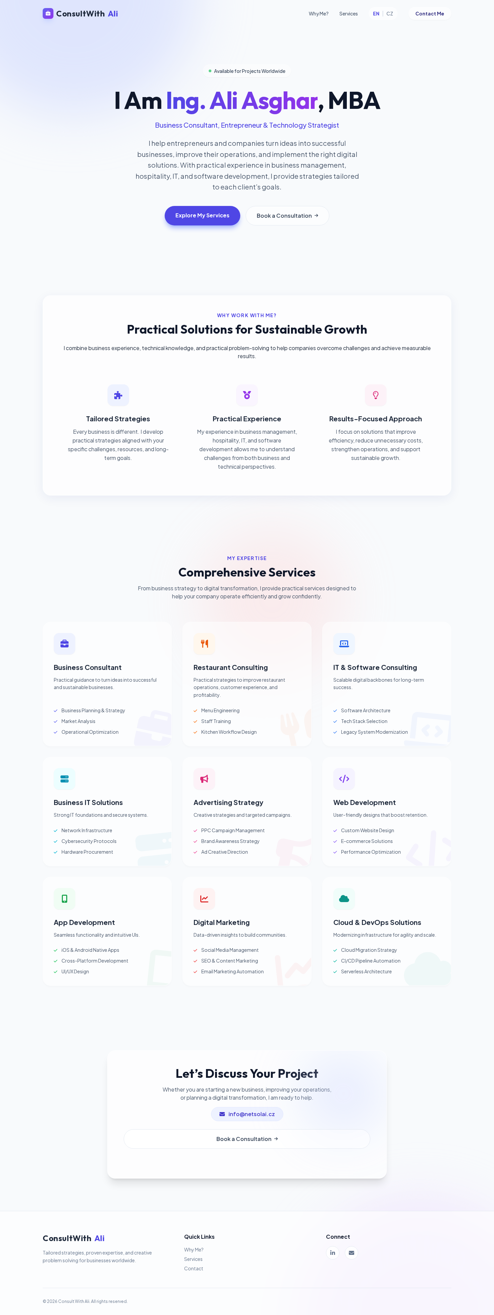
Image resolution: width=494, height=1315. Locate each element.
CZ (389, 13)
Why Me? (319, 13)
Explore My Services (202, 215)
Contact (193, 1268)
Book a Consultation (284, 215)
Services (348, 13)
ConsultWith (87, 13)
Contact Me (429, 13)
